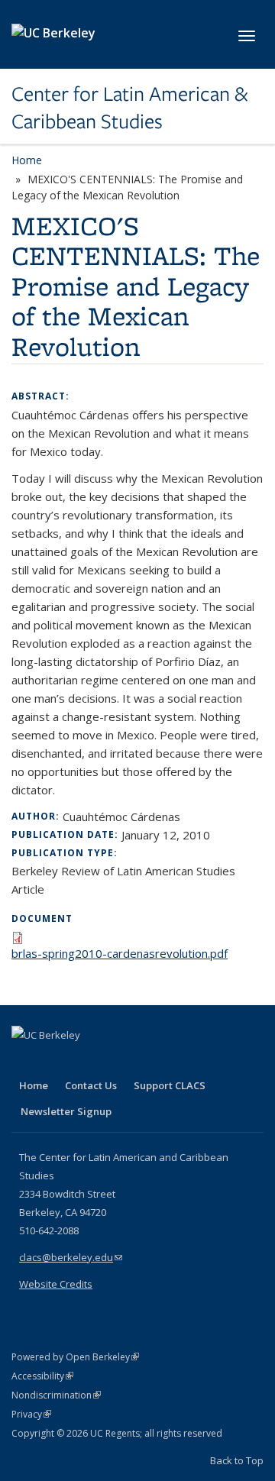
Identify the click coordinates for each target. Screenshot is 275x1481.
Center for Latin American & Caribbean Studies (129, 108)
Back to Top (237, 1460)
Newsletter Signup (66, 1111)
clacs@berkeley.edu (70, 1257)
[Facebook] (25, 1061)
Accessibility (42, 1375)
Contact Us (91, 1085)
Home (26, 160)
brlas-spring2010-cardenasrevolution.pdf (119, 953)
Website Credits (55, 1284)
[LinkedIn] (55, 1061)
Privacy (31, 1414)
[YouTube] (85, 1061)
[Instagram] (114, 1061)
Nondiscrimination (56, 1395)
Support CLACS (169, 1085)
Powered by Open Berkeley (75, 1356)
